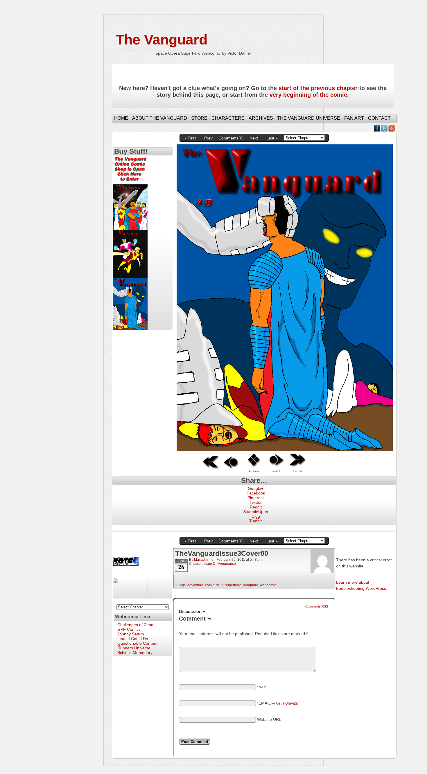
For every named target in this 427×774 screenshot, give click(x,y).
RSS (391, 128)
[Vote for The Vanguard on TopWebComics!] (126, 564)
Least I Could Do (132, 638)
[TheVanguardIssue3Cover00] (285, 449)
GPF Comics (129, 629)
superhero (233, 585)
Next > (276, 471)
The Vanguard (161, 39)
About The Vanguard (159, 118)
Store (199, 118)
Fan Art (354, 118)
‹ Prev (207, 138)
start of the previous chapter (318, 88)
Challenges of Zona (135, 624)
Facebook (377, 128)
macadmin (202, 560)
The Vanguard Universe (308, 118)
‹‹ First (190, 138)
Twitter (384, 128)
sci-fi (219, 585)
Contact (379, 118)
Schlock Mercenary (134, 652)
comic (209, 585)
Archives (261, 118)
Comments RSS (316, 606)
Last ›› (272, 138)
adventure (195, 585)
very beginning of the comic (308, 95)
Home (121, 118)
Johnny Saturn (130, 634)
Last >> (297, 471)
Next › (255, 138)
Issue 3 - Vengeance (220, 564)
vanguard (250, 585)
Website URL (269, 719)
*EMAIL (278, 703)
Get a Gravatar (287, 703)
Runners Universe (133, 648)
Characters (228, 118)
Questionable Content (137, 643)
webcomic (268, 585)
